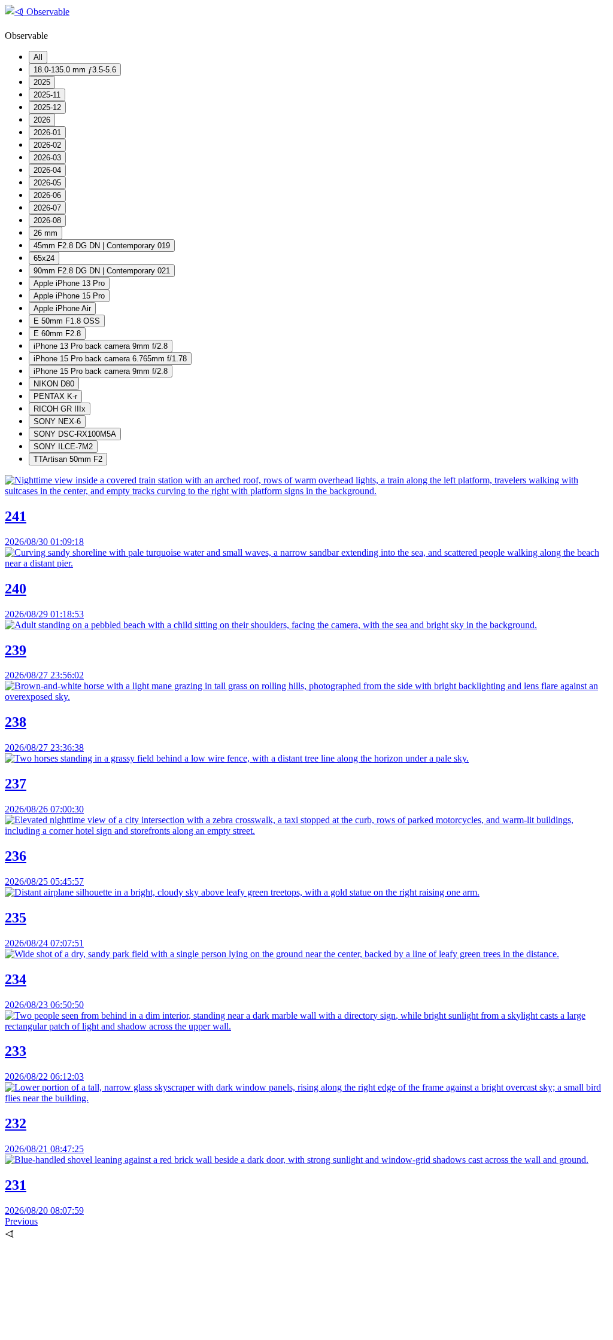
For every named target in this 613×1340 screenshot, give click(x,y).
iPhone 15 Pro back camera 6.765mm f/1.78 (110, 358)
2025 (42, 82)
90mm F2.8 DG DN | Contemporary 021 (102, 270)
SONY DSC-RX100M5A (75, 434)
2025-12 (47, 107)
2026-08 (47, 220)
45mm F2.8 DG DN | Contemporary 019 (102, 245)
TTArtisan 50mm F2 (68, 459)
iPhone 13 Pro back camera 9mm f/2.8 (101, 346)
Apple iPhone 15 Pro (69, 295)
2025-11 (47, 94)
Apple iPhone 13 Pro (69, 283)
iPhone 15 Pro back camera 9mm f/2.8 (101, 371)
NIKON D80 (54, 383)
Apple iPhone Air (62, 308)
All (38, 57)
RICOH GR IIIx (60, 408)
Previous (21, 1221)
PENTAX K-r (55, 396)
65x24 (44, 258)
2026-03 (47, 157)
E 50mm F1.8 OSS (67, 320)
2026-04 (47, 170)
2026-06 (47, 195)
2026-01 (47, 132)
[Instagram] (94, 1329)
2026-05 (47, 182)
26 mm (45, 233)
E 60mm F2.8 (57, 333)
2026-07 (47, 207)
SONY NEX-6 (57, 421)
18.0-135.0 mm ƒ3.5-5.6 (75, 69)
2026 (42, 119)
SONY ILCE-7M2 (63, 446)
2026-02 (47, 145)
